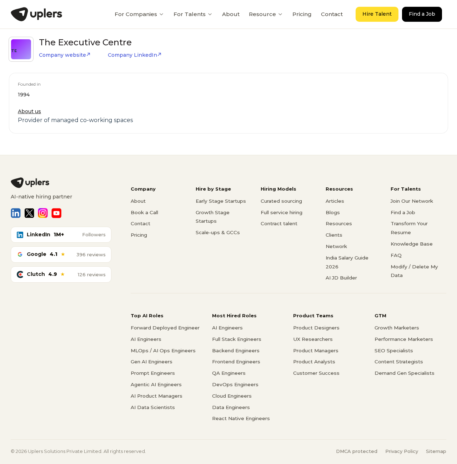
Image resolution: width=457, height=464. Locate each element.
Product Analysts (314, 361)
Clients (334, 235)
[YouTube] (56, 213)
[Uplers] (36, 14)
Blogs (333, 212)
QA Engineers (229, 373)
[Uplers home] (61, 182)
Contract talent (279, 223)
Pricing (302, 14)
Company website (62, 55)
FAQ (396, 255)
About (231, 14)
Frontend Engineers (236, 361)
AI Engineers (146, 339)
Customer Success (316, 373)
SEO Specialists (394, 350)
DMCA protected (356, 451)
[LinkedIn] (16, 213)
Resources (339, 223)
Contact (332, 14)
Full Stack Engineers (236, 339)
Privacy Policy (401, 451)
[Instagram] (43, 213)
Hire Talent (377, 14)
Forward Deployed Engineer (165, 328)
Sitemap (436, 451)
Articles (335, 201)
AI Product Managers (156, 396)
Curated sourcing (281, 201)
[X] (29, 213)
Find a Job (422, 14)
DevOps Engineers (235, 384)
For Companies (136, 14)
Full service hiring (281, 212)
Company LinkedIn (132, 55)
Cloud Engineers (232, 396)
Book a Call (144, 212)
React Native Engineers (241, 418)
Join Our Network (412, 201)
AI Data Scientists (153, 407)
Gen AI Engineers (151, 361)
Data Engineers (231, 407)
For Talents (190, 14)
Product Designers (316, 328)
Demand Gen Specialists (405, 373)
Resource (262, 14)
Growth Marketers (397, 328)
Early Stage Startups (221, 201)
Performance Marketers (404, 339)
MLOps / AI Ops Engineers (163, 350)
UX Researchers (313, 339)
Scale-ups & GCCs (218, 232)
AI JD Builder (341, 278)
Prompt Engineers (153, 373)
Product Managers (315, 350)
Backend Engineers (236, 350)
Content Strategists (399, 361)
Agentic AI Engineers (156, 384)
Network (336, 246)
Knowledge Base (412, 244)
